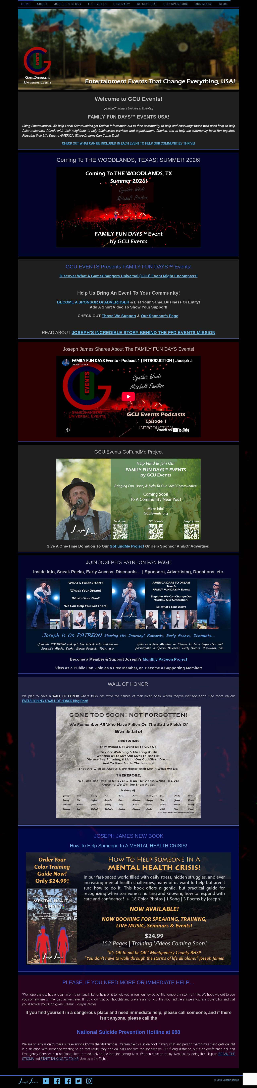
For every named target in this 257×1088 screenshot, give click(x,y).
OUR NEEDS (203, 4)
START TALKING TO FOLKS (60, 1059)
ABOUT (42, 4)
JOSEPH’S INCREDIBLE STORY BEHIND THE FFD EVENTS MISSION (143, 332)
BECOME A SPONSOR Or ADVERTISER (93, 302)
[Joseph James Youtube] (46, 1080)
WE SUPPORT (147, 4)
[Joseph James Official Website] (28, 1080)
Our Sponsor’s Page (159, 316)
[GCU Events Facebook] (57, 1080)
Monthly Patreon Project (165, 659)
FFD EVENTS (97, 4)
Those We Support (119, 316)
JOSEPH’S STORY (68, 4)
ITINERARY (121, 4)
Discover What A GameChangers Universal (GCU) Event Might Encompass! (129, 276)
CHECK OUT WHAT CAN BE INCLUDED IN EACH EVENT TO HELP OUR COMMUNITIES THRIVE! (128, 143)
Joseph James (231, 1080)
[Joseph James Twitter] (78, 1080)
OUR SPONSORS (175, 4)
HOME (25, 4)
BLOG (223, 4)
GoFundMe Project (127, 546)
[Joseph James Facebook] (68, 1080)
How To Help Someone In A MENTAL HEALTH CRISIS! (128, 845)
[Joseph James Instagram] (89, 1080)
